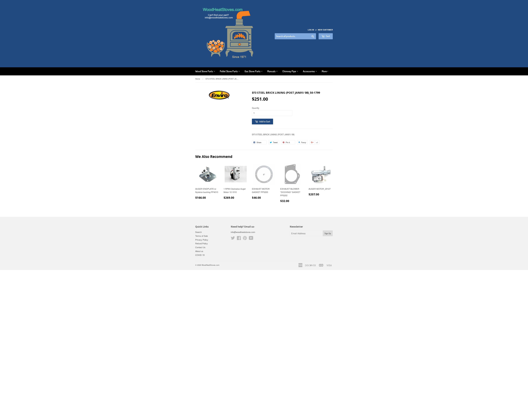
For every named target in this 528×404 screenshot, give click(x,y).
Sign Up (327, 233)
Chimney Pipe (289, 71)
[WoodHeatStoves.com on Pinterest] (245, 238)
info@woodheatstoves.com (243, 232)
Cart (327, 36)
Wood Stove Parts (204, 71)
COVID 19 (199, 254)
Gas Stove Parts (253, 71)
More (324, 71)
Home (197, 78)
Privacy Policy (201, 239)
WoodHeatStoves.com (210, 265)
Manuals (271, 71)
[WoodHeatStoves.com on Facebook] (239, 238)
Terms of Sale (201, 235)
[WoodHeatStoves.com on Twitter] (233, 238)
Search (198, 232)
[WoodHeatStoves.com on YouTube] (251, 238)
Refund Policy (201, 243)
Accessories (309, 71)
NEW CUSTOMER (325, 30)
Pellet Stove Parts (229, 71)
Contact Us (200, 247)
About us (199, 251)
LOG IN (311, 30)
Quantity (255, 108)
